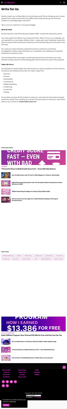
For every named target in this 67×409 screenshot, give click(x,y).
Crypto (36, 259)
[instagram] (15, 381)
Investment (15, 259)
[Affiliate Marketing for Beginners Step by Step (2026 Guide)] (5, 192)
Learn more (13, 401)
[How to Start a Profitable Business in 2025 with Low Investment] (5, 358)
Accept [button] (6, 405)
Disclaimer (37, 372)
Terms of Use (22, 372)
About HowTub (6, 370)
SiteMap (37, 374)
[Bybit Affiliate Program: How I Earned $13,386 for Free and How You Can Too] (33, 324)
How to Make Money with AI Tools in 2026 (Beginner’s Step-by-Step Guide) (35, 175)
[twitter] (7, 381)
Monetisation (49, 255)
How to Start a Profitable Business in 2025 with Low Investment (32, 358)
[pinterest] (3, 385)
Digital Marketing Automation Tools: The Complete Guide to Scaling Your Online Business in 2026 (37, 183)
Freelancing (6, 259)
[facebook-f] (3, 381)
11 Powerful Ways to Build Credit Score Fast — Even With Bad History (28, 169)
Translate (38, 397)
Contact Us (6, 372)
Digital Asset (38, 255)
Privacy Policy (22, 370)
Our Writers (6, 377)
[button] (2, 2)
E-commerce (59, 255)
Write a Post (6, 374)
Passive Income (58, 259)
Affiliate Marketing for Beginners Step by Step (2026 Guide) (31, 191)
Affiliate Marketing (8, 255)
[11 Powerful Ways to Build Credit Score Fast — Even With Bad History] (33, 157)
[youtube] (11, 381)
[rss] (7, 385)
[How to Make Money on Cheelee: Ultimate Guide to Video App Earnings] (5, 342)
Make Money (28, 255)
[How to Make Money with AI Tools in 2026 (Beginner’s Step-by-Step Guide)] (5, 175)
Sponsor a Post (22, 377)
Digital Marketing (46, 259)
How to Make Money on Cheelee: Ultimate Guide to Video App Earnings (34, 341)
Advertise (22, 374)
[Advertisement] (33, 119)
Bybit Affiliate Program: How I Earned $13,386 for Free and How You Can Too (31, 335)
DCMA (37, 370)
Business (19, 255)
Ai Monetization (26, 259)
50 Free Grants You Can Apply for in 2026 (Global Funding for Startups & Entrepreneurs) (35, 199)
